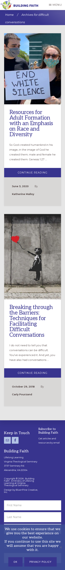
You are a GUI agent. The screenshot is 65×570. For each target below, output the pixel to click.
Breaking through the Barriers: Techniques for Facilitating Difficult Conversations (31, 321)
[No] (60, 547)
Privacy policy (40, 561)
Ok (15, 561)
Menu (57, 4)
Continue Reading (39, 174)
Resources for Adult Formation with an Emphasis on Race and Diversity (31, 123)
